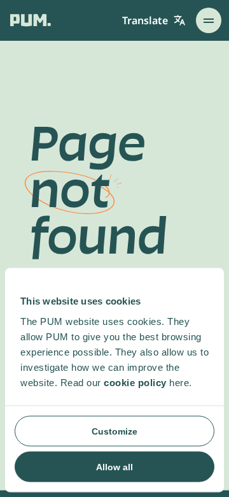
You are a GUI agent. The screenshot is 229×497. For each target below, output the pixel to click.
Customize (114, 431)
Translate (145, 20)
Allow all (114, 466)
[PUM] (30, 20)
